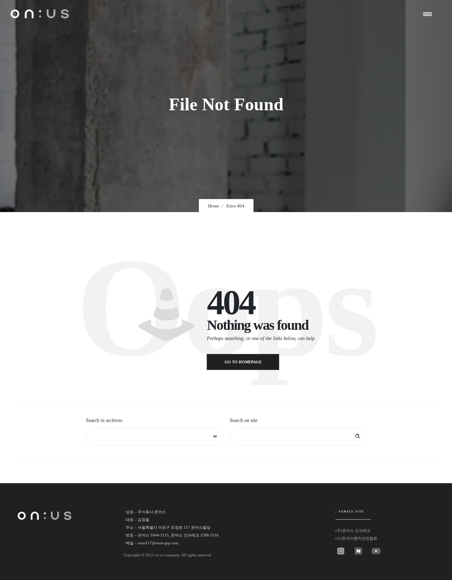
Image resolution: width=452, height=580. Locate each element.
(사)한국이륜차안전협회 (356, 538)
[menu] (429, 14)
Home (213, 206)
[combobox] (154, 437)
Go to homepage (243, 362)
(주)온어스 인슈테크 (352, 530)
